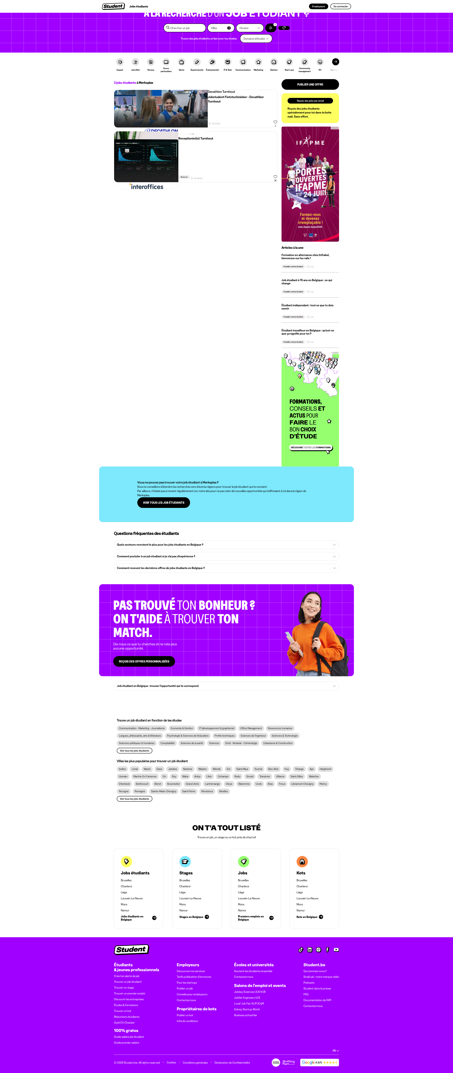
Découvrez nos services (191, 971)
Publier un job (185, 988)
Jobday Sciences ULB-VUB (249, 992)
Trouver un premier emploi (129, 993)
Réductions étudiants (126, 1016)
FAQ (305, 994)
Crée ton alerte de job (126, 976)
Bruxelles (126, 880)
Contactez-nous (186, 1000)
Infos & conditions (187, 1021)
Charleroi (126, 886)
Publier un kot (185, 1015)
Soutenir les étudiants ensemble (253, 971)
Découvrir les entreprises (129, 999)
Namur (125, 910)
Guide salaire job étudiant (129, 1036)
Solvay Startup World (247, 1009)
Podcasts (308, 982)
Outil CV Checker (124, 1022)
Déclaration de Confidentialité (232, 1062)
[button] (221, 28)
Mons (124, 904)
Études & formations (126, 1005)
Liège (124, 892)
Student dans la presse (317, 988)
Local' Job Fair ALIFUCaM (249, 1003)
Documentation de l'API (317, 1000)
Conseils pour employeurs (192, 994)
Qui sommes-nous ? (315, 971)
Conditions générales (195, 1062)
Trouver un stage (124, 987)
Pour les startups (187, 982)
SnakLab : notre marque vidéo (321, 976)
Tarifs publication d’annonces (194, 976)
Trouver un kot (122, 1011)
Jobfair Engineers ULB (247, 997)
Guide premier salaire (126, 1042)
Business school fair (245, 1015)
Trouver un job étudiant (128, 981)
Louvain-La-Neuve (132, 898)
